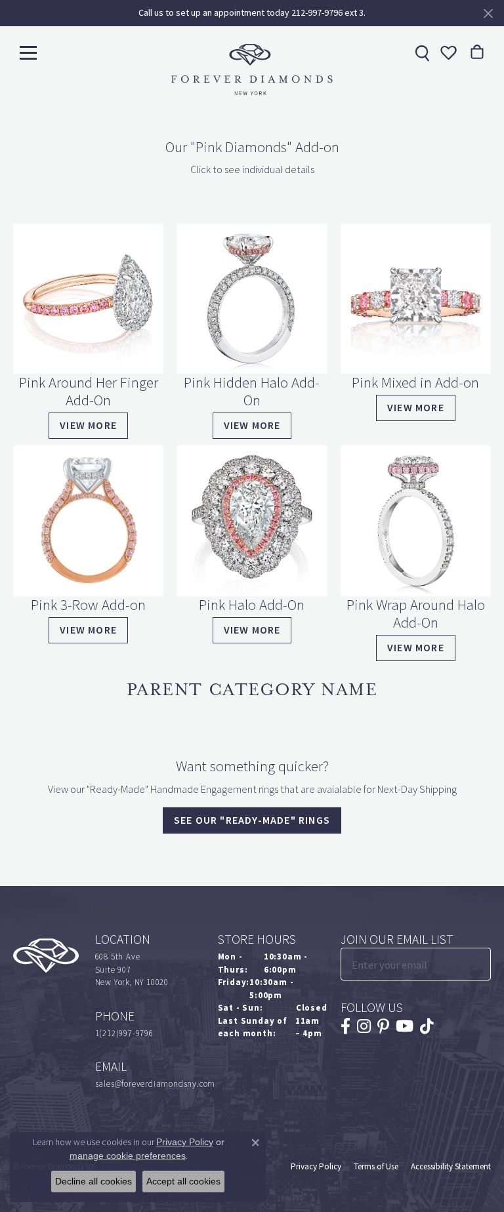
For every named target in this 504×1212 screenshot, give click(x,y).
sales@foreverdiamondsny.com (155, 1083)
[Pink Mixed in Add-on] (416, 299)
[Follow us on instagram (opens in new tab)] (364, 1026)
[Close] (488, 13)
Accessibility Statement (451, 1166)
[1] (479, 964)
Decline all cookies (93, 1181)
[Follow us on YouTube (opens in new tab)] (404, 1026)
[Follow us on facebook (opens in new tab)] (345, 1026)
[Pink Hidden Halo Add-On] (252, 299)
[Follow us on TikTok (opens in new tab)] (427, 1026)
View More (88, 425)
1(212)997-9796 (124, 1033)
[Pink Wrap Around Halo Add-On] (416, 520)
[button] (447, 52)
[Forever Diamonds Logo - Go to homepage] (252, 69)
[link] (420, 52)
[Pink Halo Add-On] (252, 520)
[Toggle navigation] (28, 52)
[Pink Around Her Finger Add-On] (88, 299)
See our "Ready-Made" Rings (252, 820)
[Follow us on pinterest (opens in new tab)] (383, 1026)
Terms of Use (376, 1166)
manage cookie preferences (128, 1155)
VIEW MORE (415, 648)
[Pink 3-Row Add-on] (88, 520)
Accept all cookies (183, 1181)
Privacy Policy (316, 1166)
